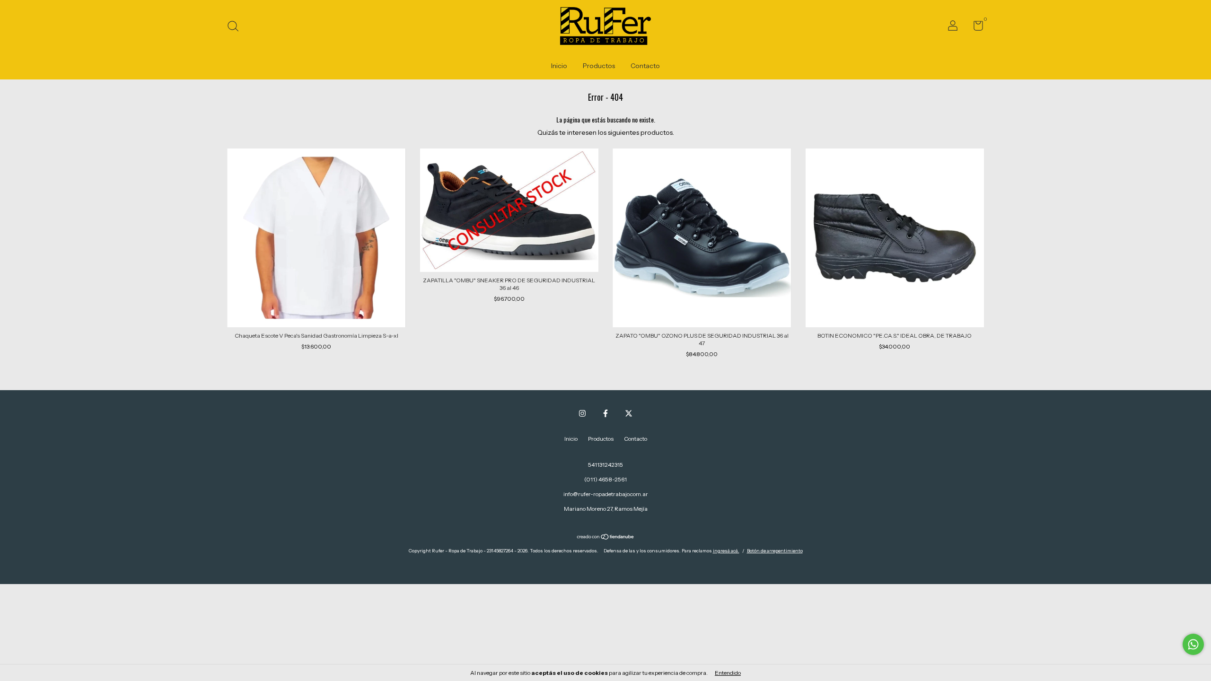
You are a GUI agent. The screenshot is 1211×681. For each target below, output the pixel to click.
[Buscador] (236, 27)
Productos (599, 65)
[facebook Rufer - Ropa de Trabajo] (605, 413)
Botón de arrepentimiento (775, 551)
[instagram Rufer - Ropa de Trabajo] (582, 413)
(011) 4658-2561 (605, 479)
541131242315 (605, 464)
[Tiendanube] (605, 537)
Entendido (728, 672)
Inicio (559, 65)
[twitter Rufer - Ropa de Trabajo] (628, 413)
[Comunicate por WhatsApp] (1193, 644)
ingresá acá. (726, 551)
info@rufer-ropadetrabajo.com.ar (605, 494)
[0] (974, 27)
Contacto (645, 65)
